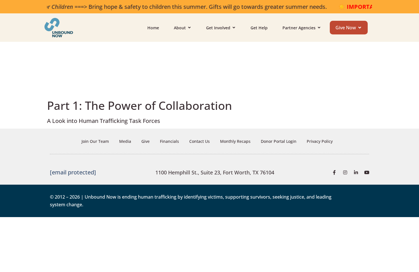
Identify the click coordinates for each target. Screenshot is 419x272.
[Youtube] (367, 172)
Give (145, 141)
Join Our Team (95, 141)
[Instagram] (345, 172)
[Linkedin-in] (356, 172)
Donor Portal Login (278, 141)
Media (125, 141)
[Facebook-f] (334, 172)
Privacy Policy (320, 141)
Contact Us (199, 141)
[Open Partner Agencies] (319, 28)
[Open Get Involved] (234, 28)
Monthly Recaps (235, 141)
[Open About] (189, 28)
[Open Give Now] (359, 27)
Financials (169, 141)
